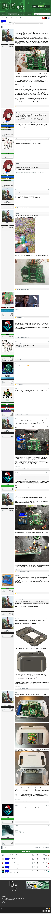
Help (47, 908)
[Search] (48, 6)
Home (4, 14)
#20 (48, 825)
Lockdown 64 (12, 862)
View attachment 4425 (20, 346)
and (19, 106)
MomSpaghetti (7, 860)
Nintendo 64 (18, 860)
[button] (45, 6)
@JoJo (16, 420)
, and (22, 337)
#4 (48, 160)
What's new (21, 14)
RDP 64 (11, 867)
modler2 (45, 859)
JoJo (6, 872)
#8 (48, 321)
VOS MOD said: (18, 599)
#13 (48, 472)
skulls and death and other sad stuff (7, 24)
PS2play (16, 831)
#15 (48, 575)
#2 (48, 109)
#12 (48, 418)
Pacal (6, 868)
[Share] (47, 30)
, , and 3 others (22, 207)
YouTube (3, 903)
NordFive (45, 855)
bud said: (17, 163)
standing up (11, 315)
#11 (48, 388)
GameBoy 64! (12, 858)
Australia (12, 843)
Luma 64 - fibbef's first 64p (11, 854)
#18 (48, 692)
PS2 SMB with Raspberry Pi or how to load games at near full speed (26, 836)
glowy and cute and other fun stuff (21, 22)
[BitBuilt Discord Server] (49, 18)
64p (13, 22)
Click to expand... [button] (32, 122)
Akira (6, 864)
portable (29, 22)
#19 (48, 805)
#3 (48, 138)
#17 (48, 618)
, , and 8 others (22, 801)
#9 (48, 341)
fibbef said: (18, 112)
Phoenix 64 (11, 871)
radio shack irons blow (35, 22)
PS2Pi (16, 832)
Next (5, 26)
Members (31, 14)
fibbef (3, 22)
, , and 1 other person (23, 414)
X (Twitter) (3, 902)
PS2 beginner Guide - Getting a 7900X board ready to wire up (25, 835)
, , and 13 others (23, 289)
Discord (3, 901)
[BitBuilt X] (46, 18)
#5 (48, 189)
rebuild (41, 22)
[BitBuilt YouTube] (43, 18)
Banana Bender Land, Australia (8, 134)
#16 (48, 597)
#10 (48, 363)
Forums (12, 14)
